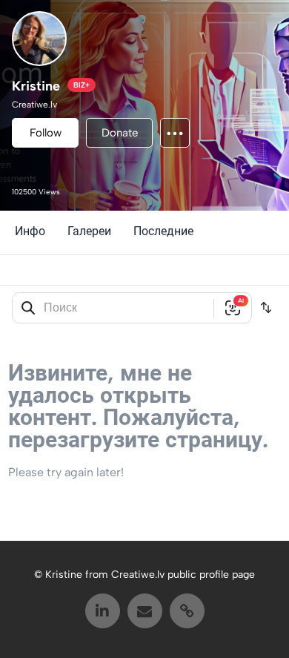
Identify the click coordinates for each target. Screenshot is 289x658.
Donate (120, 132)
